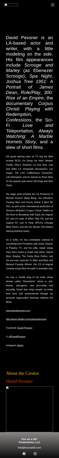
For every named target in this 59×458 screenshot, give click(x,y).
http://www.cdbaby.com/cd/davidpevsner (26, 319)
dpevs (20, 345)
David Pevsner (24, 328)
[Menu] (52, 5)
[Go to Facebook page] (24, 453)
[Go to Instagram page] (35, 453)
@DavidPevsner (17, 336)
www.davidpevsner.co (17, 310)
